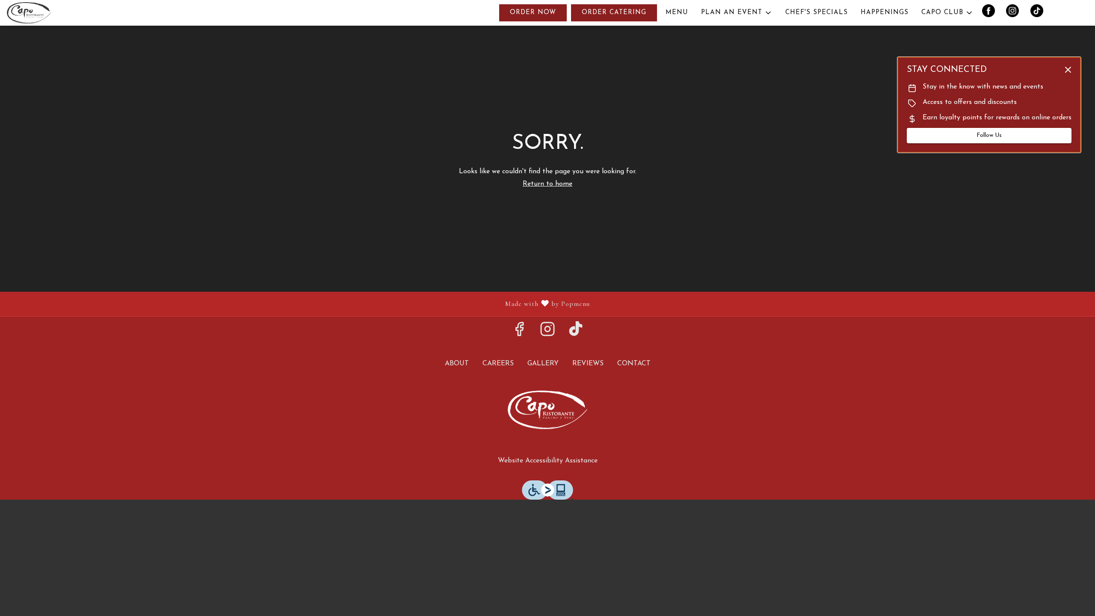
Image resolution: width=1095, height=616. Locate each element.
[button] (737, 12)
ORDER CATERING (614, 12)
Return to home (547, 184)
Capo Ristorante (547, 410)
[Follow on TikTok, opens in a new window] (575, 333)
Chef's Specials (816, 12)
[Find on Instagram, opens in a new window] (547, 333)
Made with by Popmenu (298, 304)
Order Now (533, 12)
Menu (677, 12)
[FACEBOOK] (992, 12)
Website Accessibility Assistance (548, 460)
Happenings (885, 12)
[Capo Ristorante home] (45, 13)
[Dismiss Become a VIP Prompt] (1068, 70)
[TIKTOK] (1039, 12)
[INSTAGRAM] (1016, 12)
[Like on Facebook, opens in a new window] (519, 333)
